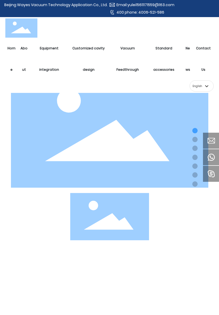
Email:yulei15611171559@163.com (145, 4)
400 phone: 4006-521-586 (140, 12)
